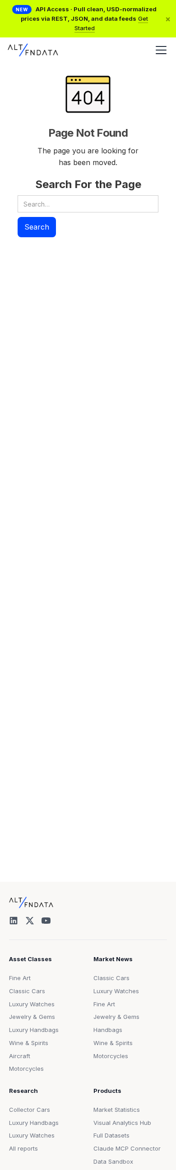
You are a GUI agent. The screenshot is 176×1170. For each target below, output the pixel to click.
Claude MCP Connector (127, 1148)
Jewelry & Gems (32, 1016)
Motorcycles (26, 1068)
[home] (33, 50)
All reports (23, 1148)
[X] (29, 920)
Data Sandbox (113, 1161)
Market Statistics (116, 1109)
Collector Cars (29, 1109)
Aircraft (19, 1055)
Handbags (107, 1029)
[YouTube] (46, 920)
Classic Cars (27, 991)
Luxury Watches (32, 1004)
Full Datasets (111, 1135)
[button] (159, 50)
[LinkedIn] (13, 920)
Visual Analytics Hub (122, 1122)
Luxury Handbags (34, 1029)
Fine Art (20, 977)
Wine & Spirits (28, 1042)
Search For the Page (88, 184)
